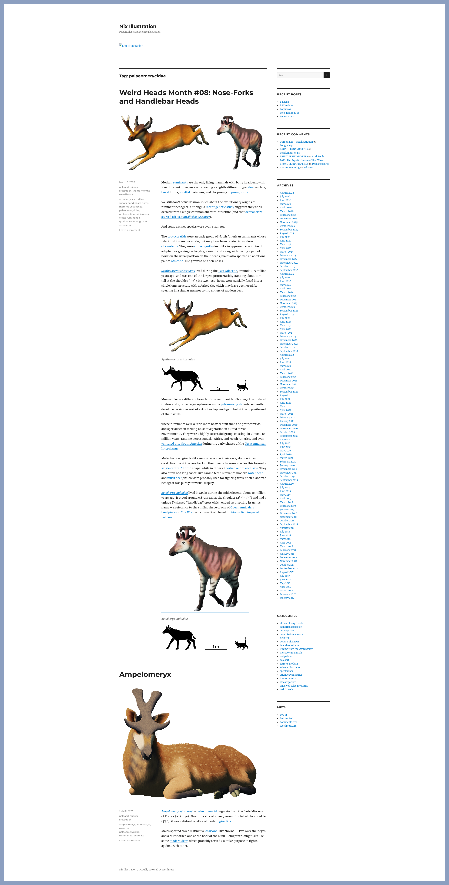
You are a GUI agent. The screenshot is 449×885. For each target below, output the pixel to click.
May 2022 (285, 365)
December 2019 (288, 469)
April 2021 (285, 410)
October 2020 (287, 432)
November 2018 (288, 516)
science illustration (290, 667)
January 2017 (287, 597)
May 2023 (285, 325)
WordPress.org (288, 725)
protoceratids (176, 236)
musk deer (174, 478)
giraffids (225, 821)
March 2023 (286, 332)
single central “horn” (176, 468)
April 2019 (285, 498)
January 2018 (287, 553)
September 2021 (289, 391)
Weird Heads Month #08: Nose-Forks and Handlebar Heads (186, 96)
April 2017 (285, 586)
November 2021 (288, 384)
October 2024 (287, 266)
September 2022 (289, 351)
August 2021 (287, 395)
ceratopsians (287, 630)
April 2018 (285, 542)
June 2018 (285, 535)
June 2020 (285, 446)
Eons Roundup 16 (289, 112)
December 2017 (288, 557)
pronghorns (239, 192)
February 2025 (288, 255)
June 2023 (285, 321)
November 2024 (289, 262)
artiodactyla (126, 199)
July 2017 (285, 575)
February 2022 (288, 377)
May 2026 (285, 203)
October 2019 (287, 476)
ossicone (177, 261)
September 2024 (289, 270)
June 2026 (285, 200)
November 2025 (289, 222)
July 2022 (285, 358)
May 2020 (285, 450)
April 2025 (285, 248)
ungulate (141, 221)
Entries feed (286, 718)
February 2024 (288, 295)
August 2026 (287, 192)
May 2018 (285, 539)
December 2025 (288, 218)
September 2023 (289, 310)
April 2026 (286, 207)
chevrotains (169, 246)
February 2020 (288, 461)
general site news (289, 641)
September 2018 (289, 524)
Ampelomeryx (145, 674)
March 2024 (286, 292)
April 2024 (285, 288)
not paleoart (286, 656)
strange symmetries (291, 674)
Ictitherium (286, 105)
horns (145, 203)
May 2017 (285, 583)
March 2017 (286, 590)
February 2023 (288, 336)
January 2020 (287, 465)
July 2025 (285, 237)
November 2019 (288, 472)
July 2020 (285, 443)
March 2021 (286, 413)
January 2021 (287, 421)
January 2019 (287, 509)
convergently (203, 246)
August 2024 (287, 273)
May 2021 (285, 406)
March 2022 (286, 373)
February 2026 (288, 214)
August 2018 (287, 528)
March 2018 (286, 546)
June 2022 (285, 362)
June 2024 (285, 281)
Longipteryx (287, 145)
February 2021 (288, 417)
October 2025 (287, 225)
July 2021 (285, 399)
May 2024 (285, 284)
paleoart (124, 187)
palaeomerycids (232, 404)
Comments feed (288, 722)
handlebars (134, 203)
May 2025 (285, 244)
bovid (165, 192)
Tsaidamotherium (290, 152)
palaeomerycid (206, 811)
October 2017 (287, 564)
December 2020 (288, 424)
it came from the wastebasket (296, 649)
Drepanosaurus (320, 163)
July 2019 (285, 487)
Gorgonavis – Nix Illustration (296, 141)
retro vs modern (289, 663)
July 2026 (285, 196)
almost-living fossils (291, 623)
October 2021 (287, 388)
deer (251, 187)
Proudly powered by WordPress (156, 869)
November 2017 (288, 561)
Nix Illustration (137, 26)
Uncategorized (288, 682)
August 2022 (287, 354)
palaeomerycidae (129, 210)
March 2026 (287, 211)
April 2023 (285, 329)
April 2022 (285, 369)
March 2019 (286, 502)
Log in (283, 714)
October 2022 (287, 347)
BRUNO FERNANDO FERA (294, 149)
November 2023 (288, 303)
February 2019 (288, 505)
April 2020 (285, 454)
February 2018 (288, 550)
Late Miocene (227, 271)
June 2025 (285, 240)
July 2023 (285, 318)
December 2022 (288, 340)
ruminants (180, 182)
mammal (124, 206)
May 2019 (285, 494)
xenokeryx (125, 225)
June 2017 (285, 579)
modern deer (178, 841)
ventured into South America (181, 443)
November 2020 (289, 428)
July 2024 (285, 277)
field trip (285, 637)
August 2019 (287, 483)
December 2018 (288, 513)
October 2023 (287, 307)
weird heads (126, 194)
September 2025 (289, 229)
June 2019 (285, 491)
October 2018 (287, 520)
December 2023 (288, 299)
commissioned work (291, 634)
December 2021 (288, 380)
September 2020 (289, 435)
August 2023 (287, 314)
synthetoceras (127, 221)
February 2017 (288, 594)
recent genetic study (220, 207)
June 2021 (285, 402)
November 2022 (289, 343)
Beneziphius (287, 116)
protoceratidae (127, 214)
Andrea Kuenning (290, 167)
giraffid (185, 192)
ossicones (136, 206)
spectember (286, 671)
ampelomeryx (127, 824)
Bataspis (284, 101)
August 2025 (287, 233)
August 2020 (287, 439)
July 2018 (285, 531)
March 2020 (286, 458)
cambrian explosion (291, 626)
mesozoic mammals (291, 652)
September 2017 (289, 568)
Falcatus (308, 167)
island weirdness (289, 645)
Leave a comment (129, 230)
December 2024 (288, 259)
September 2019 (289, 480)
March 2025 (286, 251)
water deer (255, 473)
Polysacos (285, 109)
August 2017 (287, 572)
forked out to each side (242, 468)
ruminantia (133, 217)
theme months (141, 190)
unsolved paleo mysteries (294, 685)
